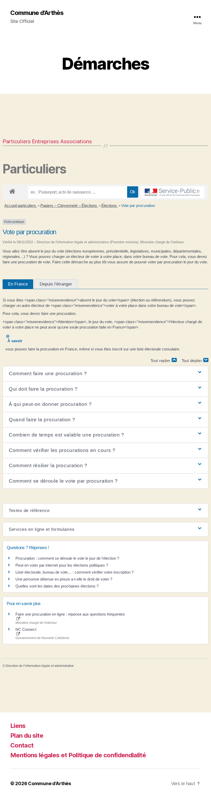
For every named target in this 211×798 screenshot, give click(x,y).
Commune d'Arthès (37, 13)
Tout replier (161, 360)
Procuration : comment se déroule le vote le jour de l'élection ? (67, 558)
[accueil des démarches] (12, 190)
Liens (18, 725)
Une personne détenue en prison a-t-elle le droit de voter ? (63, 579)
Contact (21, 745)
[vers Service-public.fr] (172, 192)
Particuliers (17, 141)
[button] (105, 373)
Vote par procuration (138, 205)
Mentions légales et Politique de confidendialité (78, 755)
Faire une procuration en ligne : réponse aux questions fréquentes (70, 614)
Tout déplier (193, 360)
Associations (76, 141)
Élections (109, 205)
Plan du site (26, 735)
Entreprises (45, 141)
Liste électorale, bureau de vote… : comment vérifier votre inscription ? (74, 572)
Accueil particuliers (20, 205)
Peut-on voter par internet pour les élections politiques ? (61, 565)
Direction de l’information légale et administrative (40, 666)
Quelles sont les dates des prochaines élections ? (57, 586)
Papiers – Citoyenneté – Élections (69, 205)
